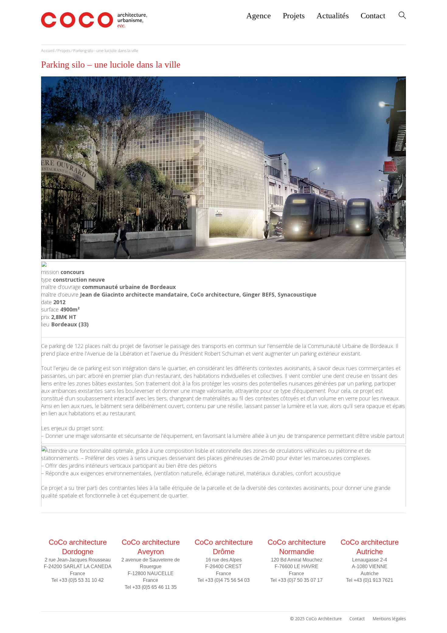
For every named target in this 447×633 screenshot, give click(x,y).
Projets (294, 15)
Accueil (47, 50)
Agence (258, 15)
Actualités (333, 15)
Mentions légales (389, 618)
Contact (373, 15)
